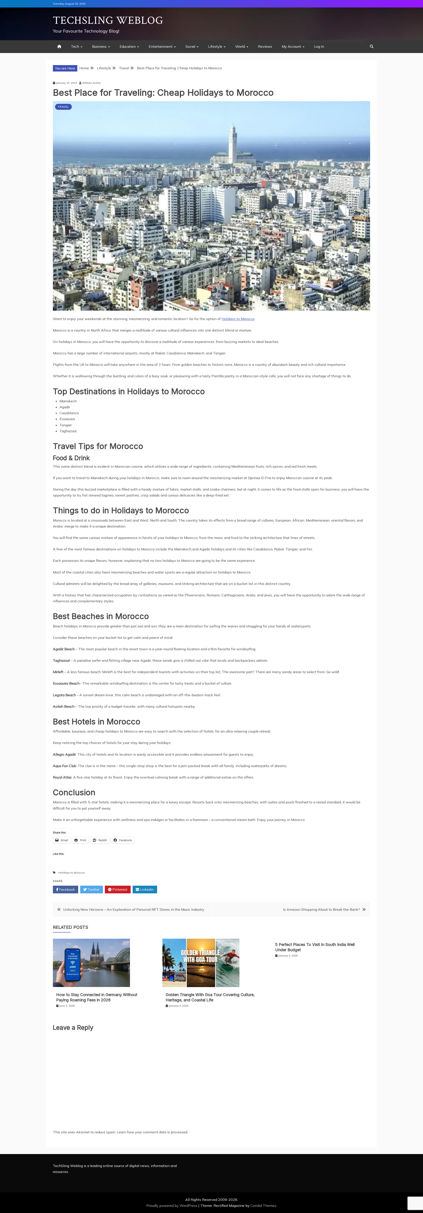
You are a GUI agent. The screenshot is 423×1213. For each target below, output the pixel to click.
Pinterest (119, 889)
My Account (291, 46)
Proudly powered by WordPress (172, 1205)
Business (99, 46)
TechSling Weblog (108, 20)
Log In (319, 46)
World (240, 46)
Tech (75, 46)
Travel (63, 106)
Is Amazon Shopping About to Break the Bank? (321, 909)
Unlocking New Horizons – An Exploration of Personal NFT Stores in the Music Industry (133, 909)
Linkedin (146, 889)
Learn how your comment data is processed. (152, 1132)
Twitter (93, 889)
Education (128, 46)
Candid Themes (263, 1205)
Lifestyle (215, 46)
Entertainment (161, 46)
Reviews (265, 46)
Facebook (66, 889)
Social (190, 46)
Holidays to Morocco (238, 319)
